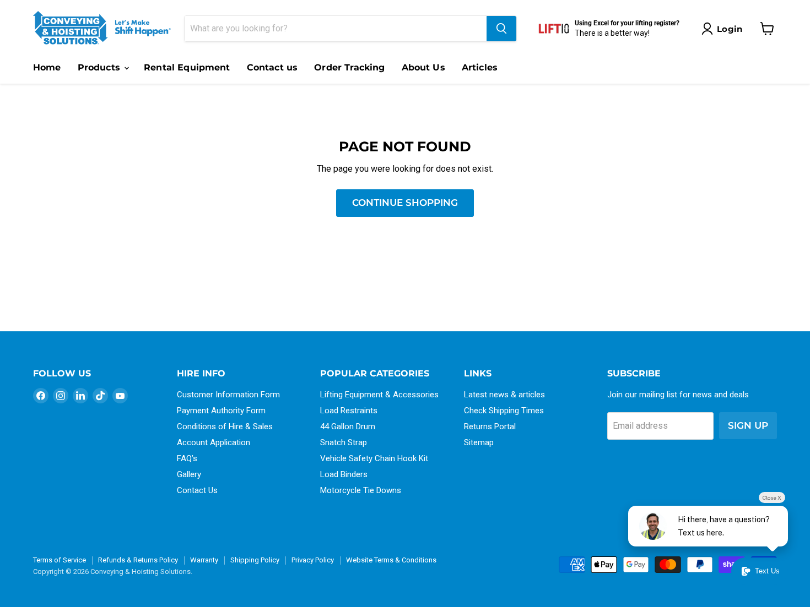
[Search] (501, 28)
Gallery (189, 474)
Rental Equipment (187, 67)
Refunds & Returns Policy (138, 560)
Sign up (748, 425)
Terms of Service (59, 560)
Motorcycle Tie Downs (360, 490)
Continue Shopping (405, 202)
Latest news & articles (504, 395)
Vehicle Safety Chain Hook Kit (374, 458)
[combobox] (336, 28)
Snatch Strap (343, 442)
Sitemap (479, 442)
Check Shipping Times (504, 410)
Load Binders (344, 474)
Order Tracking (349, 67)
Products (100, 67)
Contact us (272, 67)
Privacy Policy (312, 560)
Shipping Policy (254, 560)
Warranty (204, 560)
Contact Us (197, 490)
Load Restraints (348, 410)
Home (47, 67)
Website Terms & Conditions (391, 560)
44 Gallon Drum (347, 426)
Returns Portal (490, 426)
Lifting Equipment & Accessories (379, 395)
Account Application (213, 442)
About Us (423, 67)
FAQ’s (187, 458)
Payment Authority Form (221, 410)
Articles (480, 67)
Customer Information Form (228, 395)
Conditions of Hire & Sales (225, 426)
